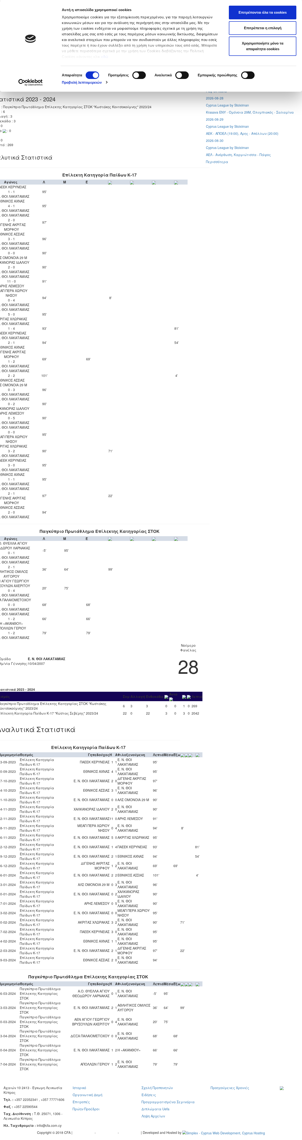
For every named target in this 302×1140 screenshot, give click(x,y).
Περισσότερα (217, 161)
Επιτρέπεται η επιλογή (262, 28)
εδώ (105, 57)
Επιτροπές (81, 1101)
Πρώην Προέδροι (86, 1109)
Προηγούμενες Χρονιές (230, 1087)
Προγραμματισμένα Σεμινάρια (168, 1101)
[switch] (139, 75)
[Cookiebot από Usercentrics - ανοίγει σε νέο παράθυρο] (30, 82)
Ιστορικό (79, 1087)
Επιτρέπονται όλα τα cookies (263, 12)
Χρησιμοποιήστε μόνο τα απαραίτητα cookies (262, 46)
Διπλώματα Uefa (155, 1109)
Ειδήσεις (149, 1094)
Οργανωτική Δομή (87, 1094)
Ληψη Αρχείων (153, 1116)
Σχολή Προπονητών (157, 1087)
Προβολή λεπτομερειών (82, 82)
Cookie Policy (130, 1132)
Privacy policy (84, 1132)
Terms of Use (107, 1132)
